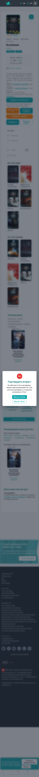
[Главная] (8, 3)
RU (21, 3)
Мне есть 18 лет (19, 397)
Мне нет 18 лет (19, 401)
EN (24, 3)
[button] (35, 3)
